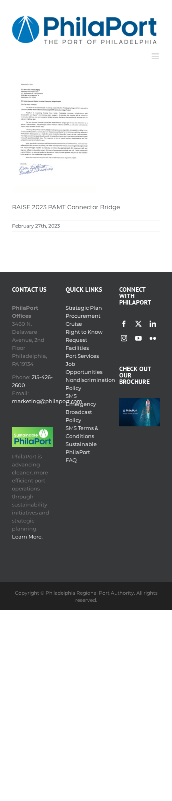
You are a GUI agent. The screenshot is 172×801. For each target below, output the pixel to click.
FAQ (71, 460)
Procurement (83, 316)
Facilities (77, 348)
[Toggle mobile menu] (156, 56)
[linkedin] (153, 324)
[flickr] (153, 338)
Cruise (74, 324)
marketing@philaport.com (47, 401)
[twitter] (138, 324)
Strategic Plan (84, 308)
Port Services (82, 356)
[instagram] (124, 338)
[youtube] (138, 338)
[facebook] (124, 324)
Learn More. (27, 536)
